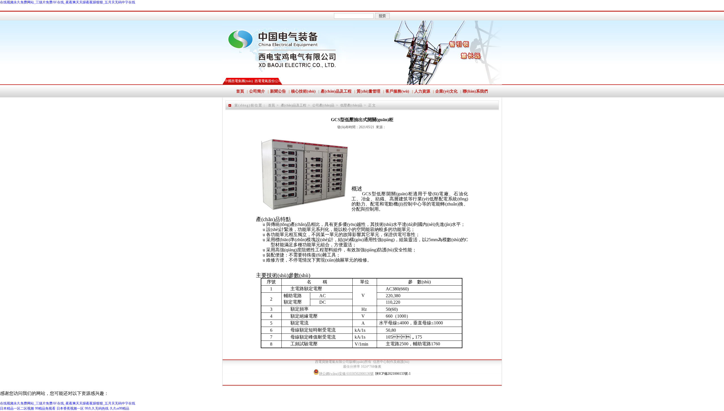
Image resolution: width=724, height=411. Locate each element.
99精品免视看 (45, 408)
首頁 (271, 105)
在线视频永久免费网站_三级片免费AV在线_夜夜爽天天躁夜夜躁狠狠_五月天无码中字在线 (67, 2)
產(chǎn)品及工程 (293, 105)
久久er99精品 (119, 408)
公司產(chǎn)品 (323, 105)
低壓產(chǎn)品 (351, 105)
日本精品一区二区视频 (17, 408)
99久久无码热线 (97, 408)
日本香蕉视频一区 (70, 408)
